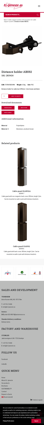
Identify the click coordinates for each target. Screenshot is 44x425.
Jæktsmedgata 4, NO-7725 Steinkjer (12, 338)
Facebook (4, 359)
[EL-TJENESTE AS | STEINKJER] (13, 6)
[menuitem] (22, 397)
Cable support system (14, 20)
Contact (4, 391)
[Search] (37, 15)
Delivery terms (5, 322)
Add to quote (16, 96)
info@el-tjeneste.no (9, 307)
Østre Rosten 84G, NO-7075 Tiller (11, 299)
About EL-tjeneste (7, 380)
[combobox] (19, 15)
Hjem (5, 20)
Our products (5, 383)
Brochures (4, 386)
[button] (39, 6)
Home (3, 378)
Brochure (24, 107)
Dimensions (8, 107)
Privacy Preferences (8, 421)
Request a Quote (6, 394)
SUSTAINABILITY (6, 389)
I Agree (36, 421)
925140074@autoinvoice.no (16, 314)
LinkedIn (4, 364)
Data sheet (8, 112)
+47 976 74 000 (7, 304)
